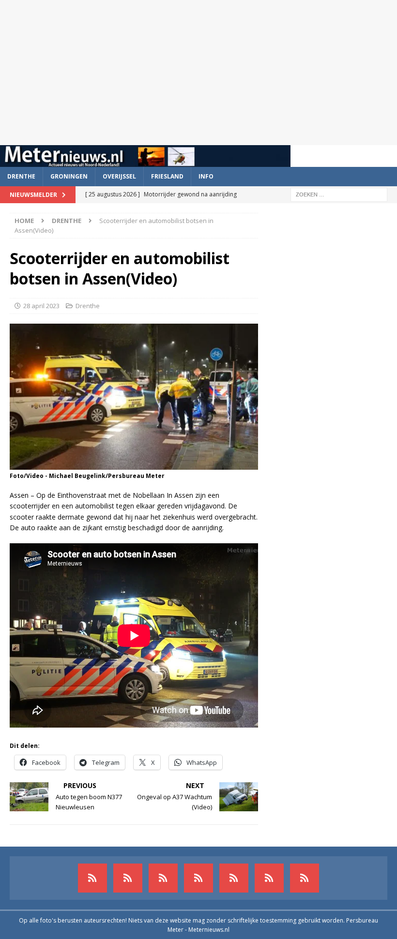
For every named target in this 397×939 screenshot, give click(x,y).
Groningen (69, 176)
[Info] (233, 878)
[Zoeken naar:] (338, 193)
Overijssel (119, 176)
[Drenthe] (127, 878)
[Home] (198, 878)
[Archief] (92, 878)
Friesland (167, 176)
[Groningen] (163, 878)
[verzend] (304, 878)
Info (206, 176)
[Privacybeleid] (269, 878)
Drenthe (21, 176)
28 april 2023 (41, 305)
